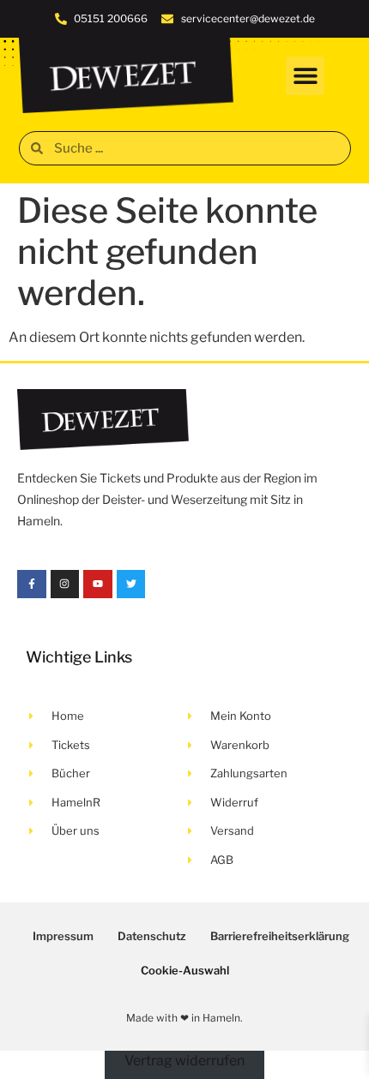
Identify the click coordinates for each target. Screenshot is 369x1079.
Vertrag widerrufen (184, 1060)
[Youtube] (97, 584)
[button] (305, 76)
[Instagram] (65, 584)
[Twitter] (131, 584)
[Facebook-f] (31, 584)
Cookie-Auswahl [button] (185, 970)
